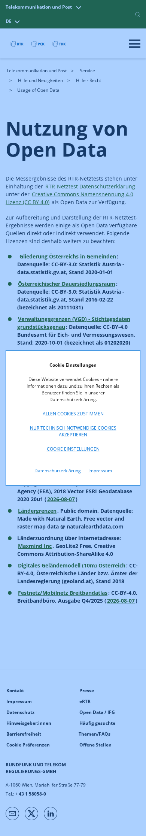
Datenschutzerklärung (57, 470)
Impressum (100, 470)
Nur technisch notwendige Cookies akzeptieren (73, 431)
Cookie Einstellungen (73, 449)
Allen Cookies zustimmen (73, 414)
